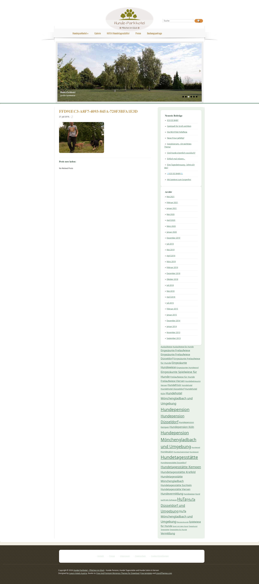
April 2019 (171, 255)
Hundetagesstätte (179, 457)
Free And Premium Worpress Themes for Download (117, 573)
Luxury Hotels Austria (78, 573)
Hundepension (175, 409)
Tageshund (193, 526)
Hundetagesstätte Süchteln (176, 485)
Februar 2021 (172, 202)
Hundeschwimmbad (181, 452)
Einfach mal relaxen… (176, 158)
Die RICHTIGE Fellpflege (177, 132)
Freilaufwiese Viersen (173, 381)
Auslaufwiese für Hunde (183, 346)
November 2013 (173, 332)
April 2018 (171, 297)
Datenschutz (140, 556)
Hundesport (194, 452)
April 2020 (171, 220)
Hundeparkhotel (80, 33)
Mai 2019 (170, 249)
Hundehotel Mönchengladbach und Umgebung (177, 398)
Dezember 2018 (173, 273)
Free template (146, 573)
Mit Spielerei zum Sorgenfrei (179, 179)
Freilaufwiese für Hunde (182, 376)
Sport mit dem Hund (180, 526)
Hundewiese (189, 494)
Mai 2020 (170, 214)
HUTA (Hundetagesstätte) (118, 33)
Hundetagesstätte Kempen (181, 467)
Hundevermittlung (172, 493)
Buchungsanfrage (154, 33)
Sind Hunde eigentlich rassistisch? (181, 153)
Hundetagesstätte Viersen (175, 489)
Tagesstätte (165, 530)
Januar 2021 (172, 208)
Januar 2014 (172, 326)
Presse (112, 556)
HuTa (182, 499)
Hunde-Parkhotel (68, 92)
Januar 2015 (172, 315)
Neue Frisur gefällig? (175, 138)
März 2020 (171, 226)
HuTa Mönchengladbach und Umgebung (177, 516)
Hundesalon (167, 451)
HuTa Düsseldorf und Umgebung (178, 505)
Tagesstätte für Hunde (178, 530)
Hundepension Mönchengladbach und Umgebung (178, 439)
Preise (138, 33)
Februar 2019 (172, 267)
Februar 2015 (172, 309)
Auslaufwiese (166, 346)
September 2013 (174, 338)
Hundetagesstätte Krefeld (178, 472)
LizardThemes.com (164, 573)
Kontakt (100, 556)
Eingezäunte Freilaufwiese (175, 350)
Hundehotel (187, 385)
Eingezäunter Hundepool (187, 367)
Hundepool (196, 447)
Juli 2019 (170, 244)
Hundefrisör (174, 385)
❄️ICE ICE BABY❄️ (175, 173)
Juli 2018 (170, 285)
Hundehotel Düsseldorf (173, 388)
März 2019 (171, 261)
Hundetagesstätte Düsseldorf (173, 462)
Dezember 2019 (173, 238)
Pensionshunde (183, 522)
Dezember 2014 (173, 320)
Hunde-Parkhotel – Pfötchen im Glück (88, 570)
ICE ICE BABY (172, 120)
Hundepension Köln (182, 427)
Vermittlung (168, 533)
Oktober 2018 (172, 279)
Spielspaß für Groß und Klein (179, 126)
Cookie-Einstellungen (160, 556)
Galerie (97, 33)
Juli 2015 (170, 303)
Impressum (125, 556)
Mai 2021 (170, 196)
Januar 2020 (172, 232)
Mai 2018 (170, 291)
